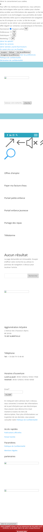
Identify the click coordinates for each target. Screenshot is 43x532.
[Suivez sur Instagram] (26, 130)
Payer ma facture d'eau (15, 185)
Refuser (11, 52)
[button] (21, 4)
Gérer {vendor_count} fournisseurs (13, 47)
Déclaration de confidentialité (11, 60)
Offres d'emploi (11, 173)
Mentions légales (10, 450)
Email (6, 389)
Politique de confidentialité (10, 57)
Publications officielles (12, 432)
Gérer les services (7, 44)
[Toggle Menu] (36, 135)
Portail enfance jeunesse (16, 210)
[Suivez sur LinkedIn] (21, 130)
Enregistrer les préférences (10, 55)
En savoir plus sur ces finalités (11, 49)
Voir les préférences (23, 52)
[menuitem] (21, 154)
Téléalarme (9, 235)
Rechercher (33, 276)
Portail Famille (9, 437)
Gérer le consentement (9, 524)
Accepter (4, 52)
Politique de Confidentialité (27, 420)
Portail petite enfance (14, 198)
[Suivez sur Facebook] (17, 130)
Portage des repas (13, 222)
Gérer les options (6, 41)
